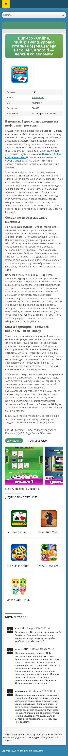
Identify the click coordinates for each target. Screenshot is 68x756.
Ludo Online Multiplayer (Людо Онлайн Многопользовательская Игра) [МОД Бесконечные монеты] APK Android (19, 566)
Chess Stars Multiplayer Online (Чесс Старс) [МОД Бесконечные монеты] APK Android (49, 532)
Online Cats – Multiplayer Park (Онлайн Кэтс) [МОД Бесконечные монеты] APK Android (19, 600)
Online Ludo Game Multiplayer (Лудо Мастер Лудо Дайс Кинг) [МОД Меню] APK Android (49, 566)
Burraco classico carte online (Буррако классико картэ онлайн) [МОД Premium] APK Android (19, 532)
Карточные (38, 97)
